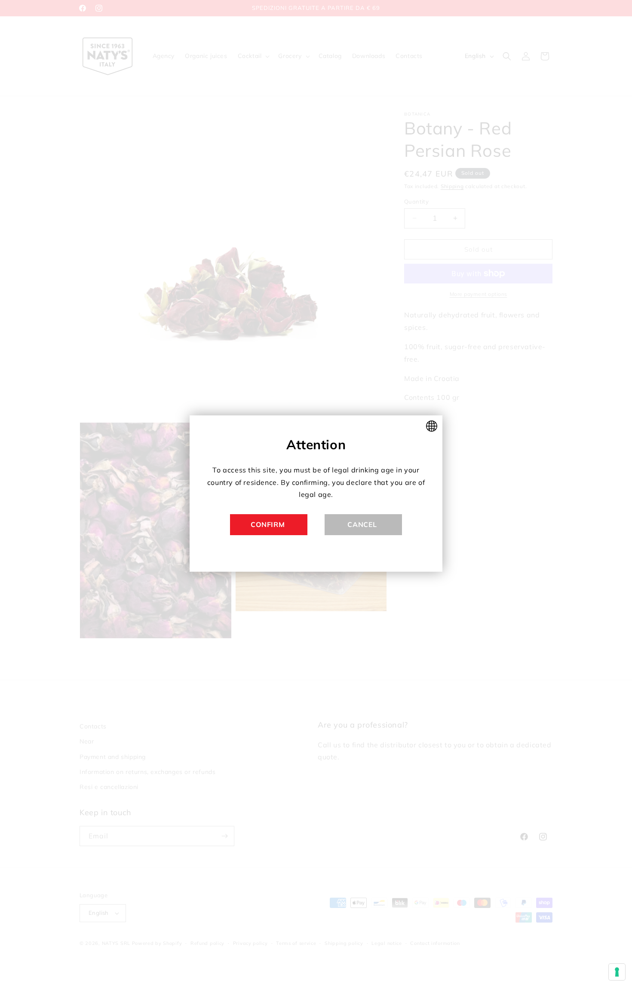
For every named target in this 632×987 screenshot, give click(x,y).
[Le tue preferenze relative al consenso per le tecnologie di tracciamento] (617, 972)
